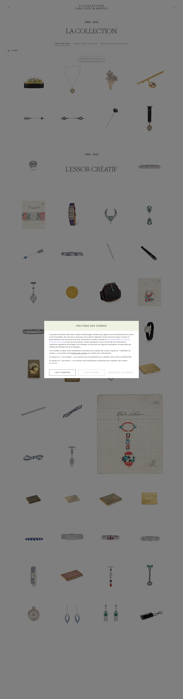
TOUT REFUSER (91, 372)
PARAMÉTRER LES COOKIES (120, 372)
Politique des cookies (79, 353)
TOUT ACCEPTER (62, 372)
